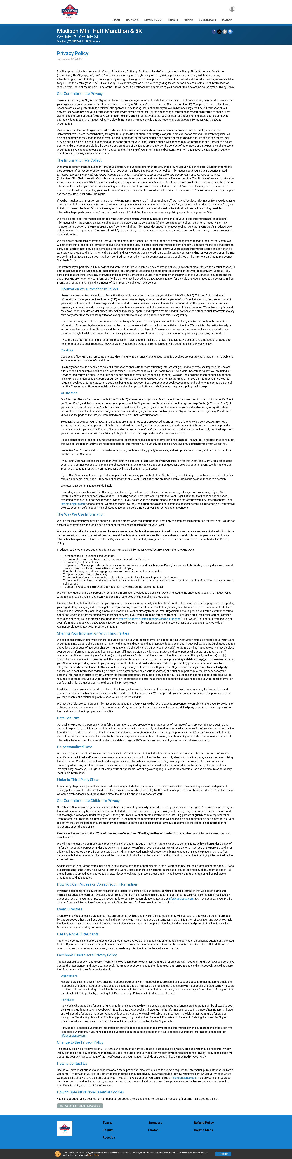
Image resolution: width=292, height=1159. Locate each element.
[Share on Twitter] (219, 31)
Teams (116, 19)
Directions (95, 41)
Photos (189, 19)
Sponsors (132, 19)
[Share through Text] (230, 31)
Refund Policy (153, 19)
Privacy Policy (93, 1155)
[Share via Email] (224, 31)
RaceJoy (227, 19)
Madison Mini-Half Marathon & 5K (99, 31)
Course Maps (207, 19)
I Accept (223, 1153)
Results (173, 19)
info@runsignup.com (73, 503)
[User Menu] (232, 9)
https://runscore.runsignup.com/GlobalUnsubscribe (150, 618)
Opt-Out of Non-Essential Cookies (80, 1105)
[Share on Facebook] (214, 31)
